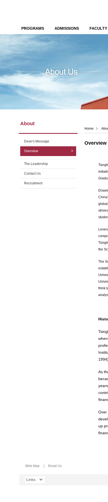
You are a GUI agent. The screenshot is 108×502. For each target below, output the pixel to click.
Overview (31, 151)
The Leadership (36, 164)
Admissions (67, 28)
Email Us (55, 466)
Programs (32, 28)
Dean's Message (36, 141)
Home (89, 128)
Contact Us (32, 173)
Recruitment (33, 183)
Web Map (32, 466)
